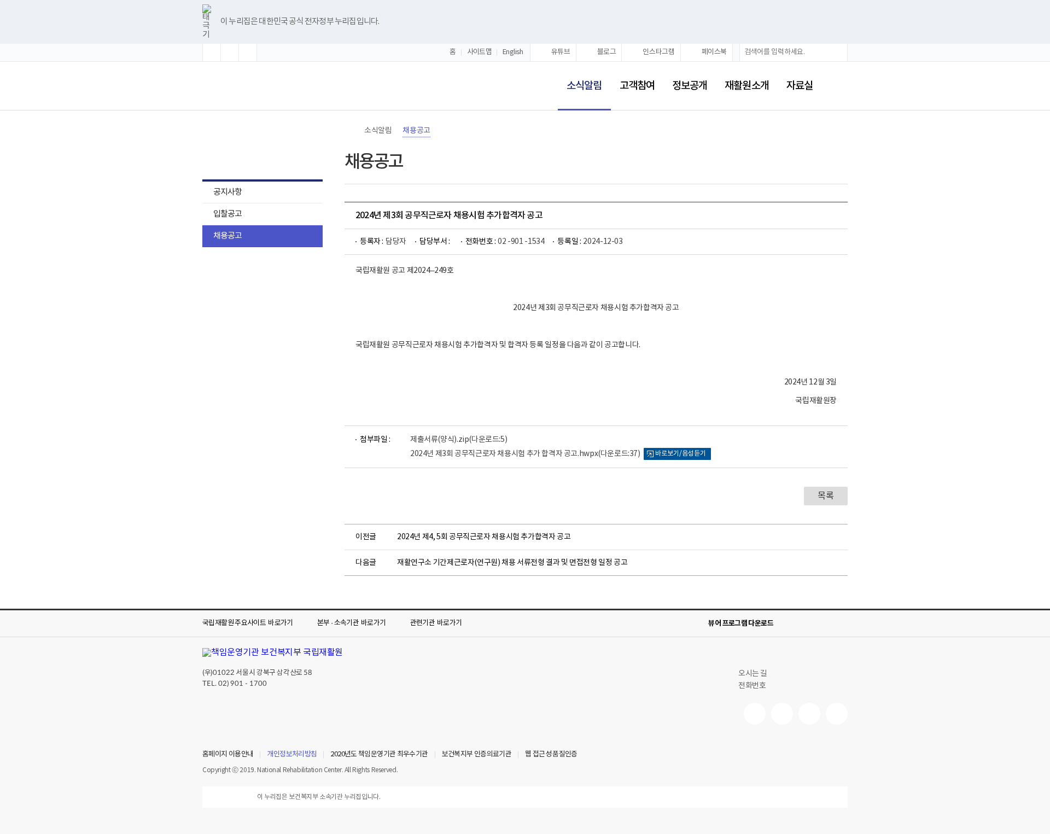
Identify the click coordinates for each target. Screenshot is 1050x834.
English (513, 52)
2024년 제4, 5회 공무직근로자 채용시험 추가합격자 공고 (483, 537)
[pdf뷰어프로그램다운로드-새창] (823, 623)
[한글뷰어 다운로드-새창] (788, 623)
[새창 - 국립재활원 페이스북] (837, 714)
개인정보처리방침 (292, 755)
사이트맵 (479, 52)
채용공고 (227, 236)
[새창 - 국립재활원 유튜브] (755, 714)
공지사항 (227, 192)
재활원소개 (746, 86)
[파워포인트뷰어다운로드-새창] (806, 623)
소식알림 (580, 78)
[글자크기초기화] (229, 52)
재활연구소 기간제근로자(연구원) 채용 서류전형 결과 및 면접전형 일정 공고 (512, 562)
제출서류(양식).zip (458, 439)
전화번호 (752, 685)
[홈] (350, 131)
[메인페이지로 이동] (238, 87)
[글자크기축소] (247, 52)
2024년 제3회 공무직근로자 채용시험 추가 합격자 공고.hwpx (525, 454)
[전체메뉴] (839, 86)
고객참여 (637, 86)
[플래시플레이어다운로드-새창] (841, 623)
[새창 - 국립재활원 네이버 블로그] (782, 714)
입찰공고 (227, 214)
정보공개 (689, 86)
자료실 (799, 86)
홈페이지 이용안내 (227, 755)
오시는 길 (752, 673)
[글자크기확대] (211, 52)
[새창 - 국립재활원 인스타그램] (809, 714)
